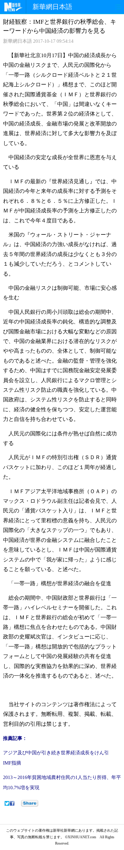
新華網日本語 (52, 7)
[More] (29, 803)
